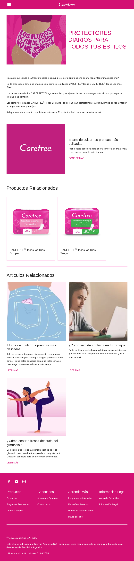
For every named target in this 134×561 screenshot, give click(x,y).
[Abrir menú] (22, 4)
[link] (36, 149)
